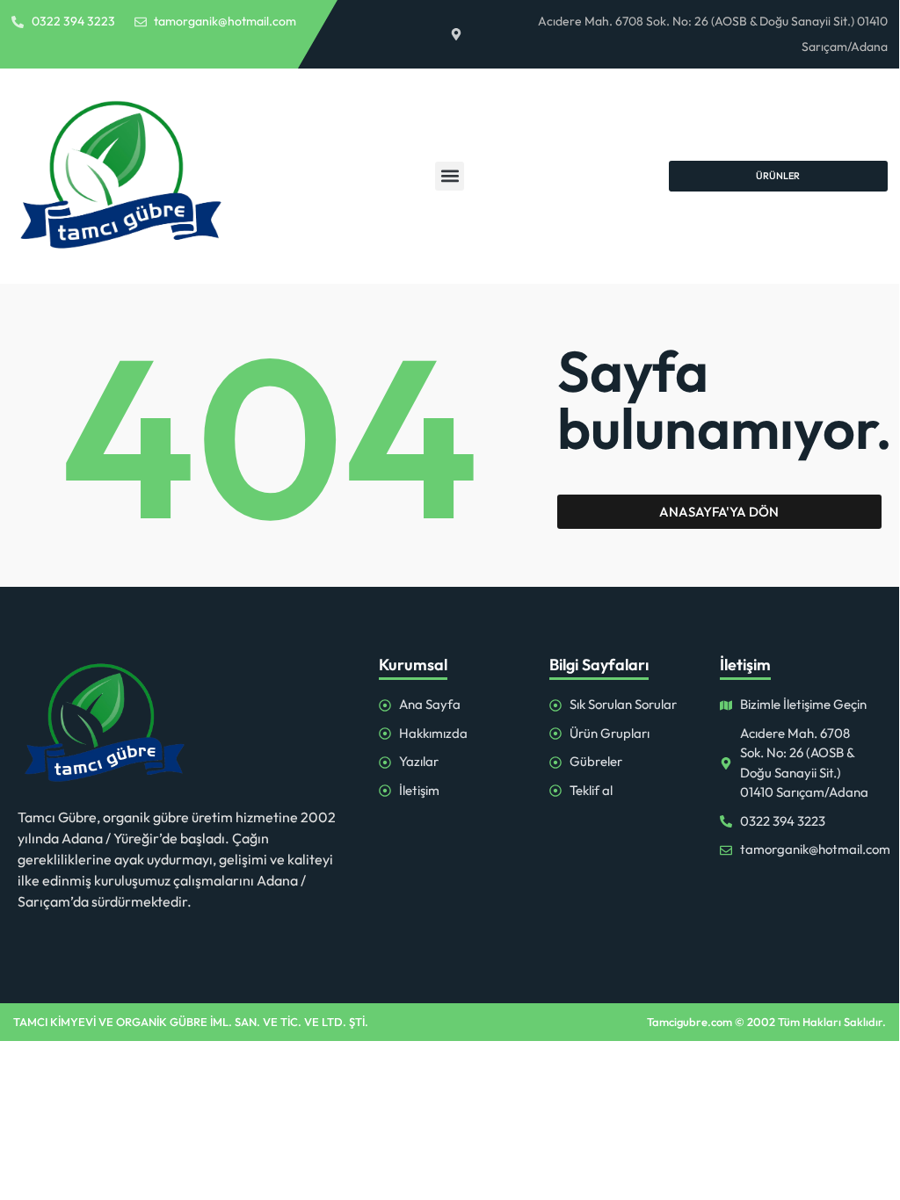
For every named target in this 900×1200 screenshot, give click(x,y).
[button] (449, 176)
